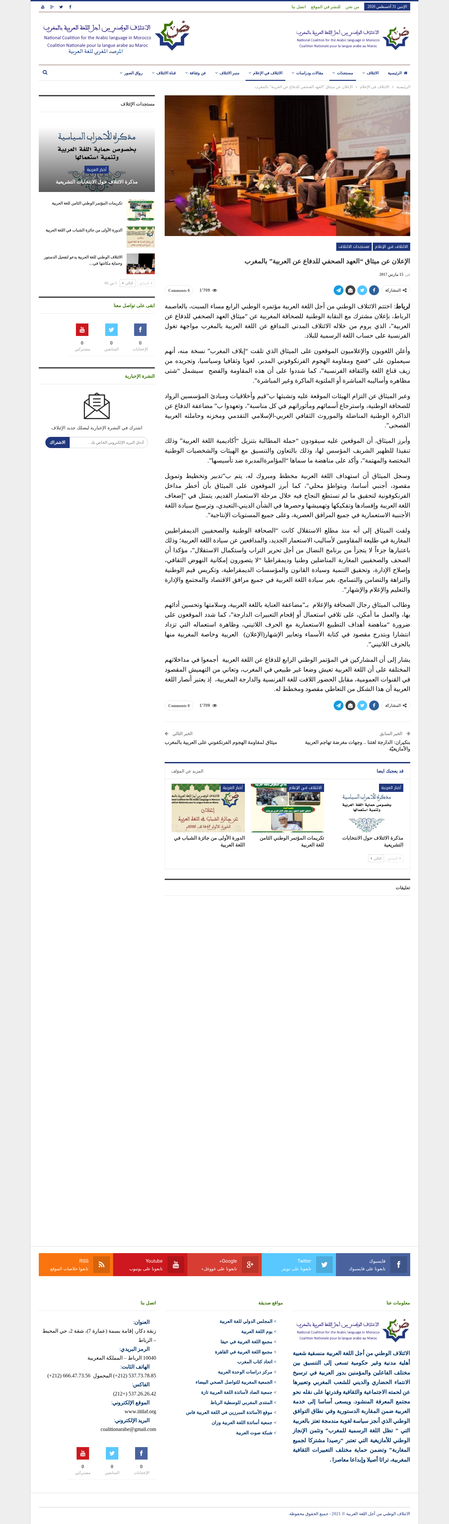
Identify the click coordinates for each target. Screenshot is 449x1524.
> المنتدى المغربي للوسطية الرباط (243, 1402)
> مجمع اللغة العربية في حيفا (248, 1341)
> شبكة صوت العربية (256, 1432)
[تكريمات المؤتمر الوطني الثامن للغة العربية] (287, 808)
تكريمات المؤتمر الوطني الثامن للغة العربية (87, 203)
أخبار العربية (391, 787)
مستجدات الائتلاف (354, 246)
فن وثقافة (198, 73)
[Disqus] (287, 982)
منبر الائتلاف (229, 73)
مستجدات (345, 73)
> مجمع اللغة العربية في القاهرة (245, 1351)
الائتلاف (373, 73)
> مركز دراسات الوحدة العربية (247, 1371)
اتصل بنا (299, 6)
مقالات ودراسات (309, 73)
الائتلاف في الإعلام (267, 73)
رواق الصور (133, 73)
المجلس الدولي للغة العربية (246, 1321)
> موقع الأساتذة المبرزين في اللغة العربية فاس (231, 1412)
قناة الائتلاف (166, 73)
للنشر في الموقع (326, 6)
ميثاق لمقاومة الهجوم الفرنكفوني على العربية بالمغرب (221, 742)
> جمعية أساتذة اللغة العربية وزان (244, 1422)
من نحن (352, 6)
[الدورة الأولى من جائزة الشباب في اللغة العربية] (208, 808)
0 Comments (179, 290)
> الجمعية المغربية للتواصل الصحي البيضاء (236, 1382)
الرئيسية (395, 73)
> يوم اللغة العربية (258, 1331)
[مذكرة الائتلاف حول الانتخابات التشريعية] (366, 808)
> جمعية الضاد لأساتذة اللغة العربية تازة (238, 1392)
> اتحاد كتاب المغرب (256, 1361)
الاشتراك (57, 442)
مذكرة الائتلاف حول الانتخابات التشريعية (97, 181)
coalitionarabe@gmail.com (128, 1429)
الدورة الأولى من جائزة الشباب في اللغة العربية (84, 230)
